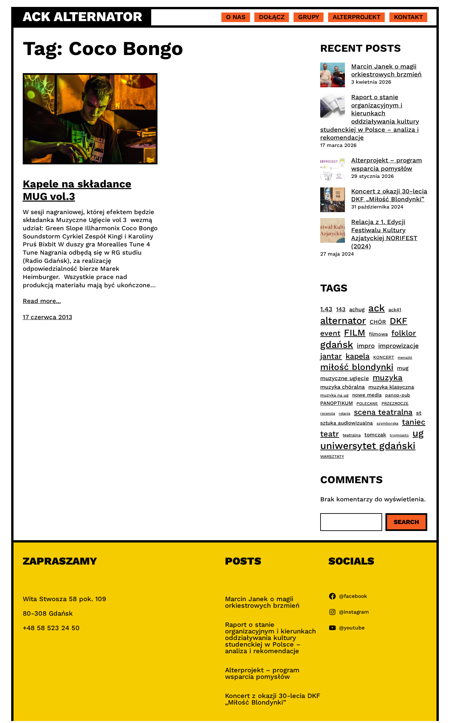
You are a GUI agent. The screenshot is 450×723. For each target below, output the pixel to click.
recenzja (327, 413)
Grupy (308, 17)
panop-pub (397, 395)
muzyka (388, 377)
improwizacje (398, 345)
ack (376, 308)
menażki (405, 357)
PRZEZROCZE (394, 403)
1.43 (326, 309)
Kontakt (408, 17)
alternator (343, 320)
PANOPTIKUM (336, 403)
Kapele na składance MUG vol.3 (77, 190)
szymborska (387, 423)
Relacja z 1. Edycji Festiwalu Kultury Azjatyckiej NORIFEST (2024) (384, 234)
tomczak (375, 434)
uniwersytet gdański (367, 445)
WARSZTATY (332, 456)
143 (341, 309)
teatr (329, 433)
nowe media (366, 395)
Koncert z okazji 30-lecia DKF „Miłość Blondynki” (389, 195)
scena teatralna (383, 412)
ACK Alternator (82, 16)
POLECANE (367, 403)
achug (357, 309)
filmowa (378, 334)
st (418, 413)
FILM (354, 332)
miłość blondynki (356, 367)
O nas (235, 17)
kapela (358, 356)
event (330, 333)
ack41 (394, 309)
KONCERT (383, 357)
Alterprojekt (356, 17)
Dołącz (272, 17)
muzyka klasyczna (391, 387)
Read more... (42, 301)
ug (418, 433)
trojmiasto (399, 435)
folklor (403, 333)
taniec (413, 422)
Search (406, 522)
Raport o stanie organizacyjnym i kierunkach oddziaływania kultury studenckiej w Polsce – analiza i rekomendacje (369, 117)
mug (402, 368)
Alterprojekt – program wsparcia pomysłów (386, 164)
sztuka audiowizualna (346, 423)
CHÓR (378, 322)
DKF (398, 321)
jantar (331, 356)
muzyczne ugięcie (344, 378)
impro (366, 345)
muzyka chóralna (342, 387)
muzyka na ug (334, 395)
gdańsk (336, 344)
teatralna (352, 435)
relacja (344, 413)
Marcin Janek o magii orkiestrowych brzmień (386, 70)
